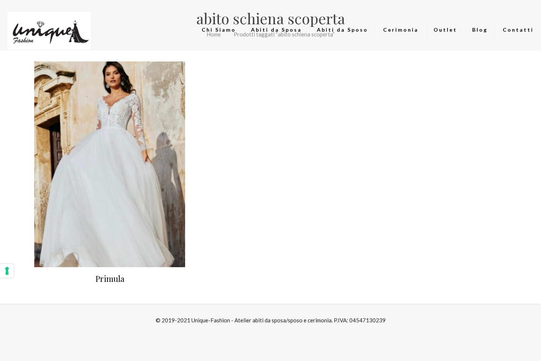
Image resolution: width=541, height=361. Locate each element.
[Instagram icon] (274, 333)
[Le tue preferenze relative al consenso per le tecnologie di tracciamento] (7, 271)
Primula (109, 278)
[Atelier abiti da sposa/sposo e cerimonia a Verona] (49, 30)
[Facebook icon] (266, 333)
